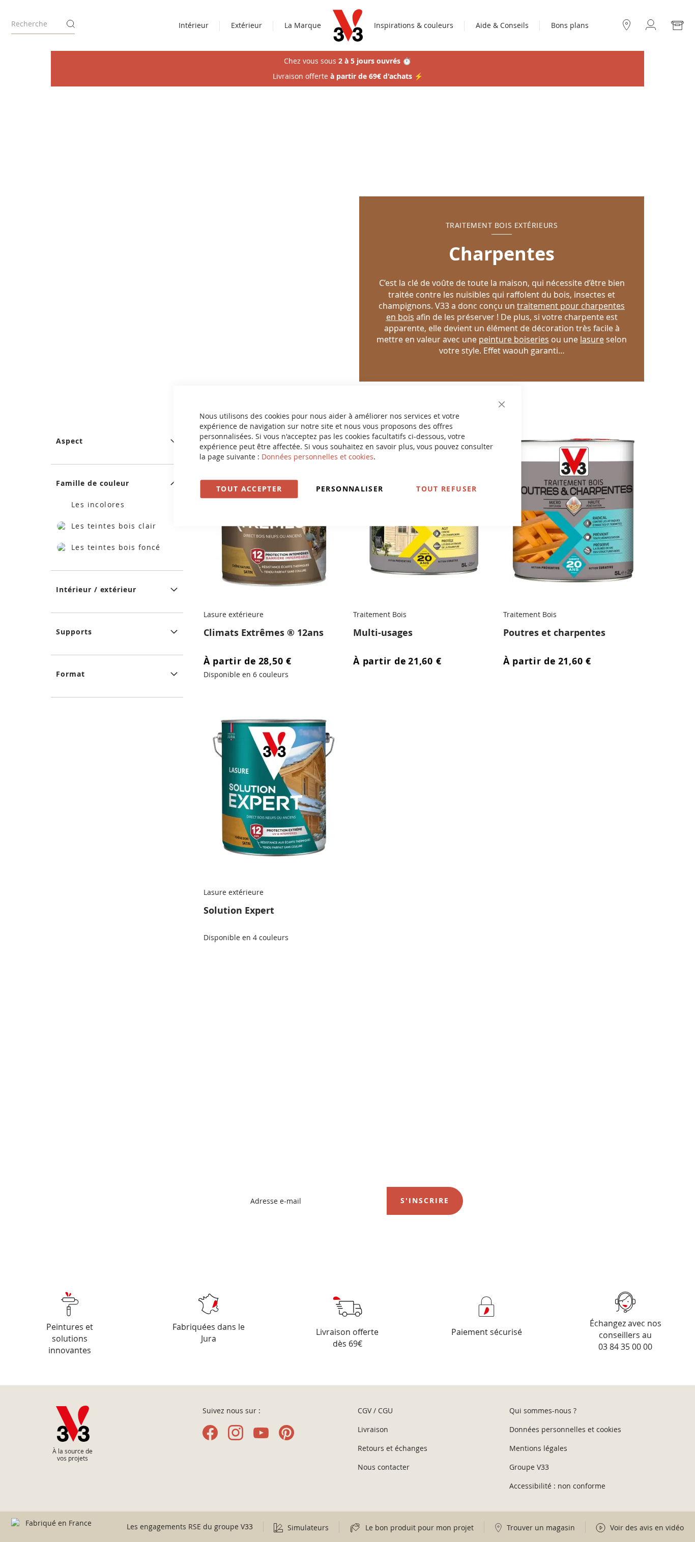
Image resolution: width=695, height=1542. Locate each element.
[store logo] (348, 25)
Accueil (64, 112)
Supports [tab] (74, 631)
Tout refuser (446, 488)
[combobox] (43, 24)
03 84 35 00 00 (625, 1346)
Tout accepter (249, 488)
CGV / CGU (375, 1410)
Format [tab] (70, 674)
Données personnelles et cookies (317, 456)
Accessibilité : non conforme (557, 1486)
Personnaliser (350, 488)
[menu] (249, 26)
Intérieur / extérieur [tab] (96, 589)
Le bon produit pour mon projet (418, 1527)
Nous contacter (384, 1467)
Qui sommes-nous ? (542, 1410)
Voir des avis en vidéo (646, 1527)
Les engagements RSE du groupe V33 (190, 1526)
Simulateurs (307, 1527)
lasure (592, 339)
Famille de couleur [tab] (92, 483)
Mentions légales (538, 1448)
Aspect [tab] (69, 441)
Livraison (373, 1429)
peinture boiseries (514, 339)
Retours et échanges (392, 1448)
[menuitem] (193, 26)
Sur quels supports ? (180, 112)
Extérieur (110, 112)
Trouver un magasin (540, 1527)
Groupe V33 (529, 1467)
